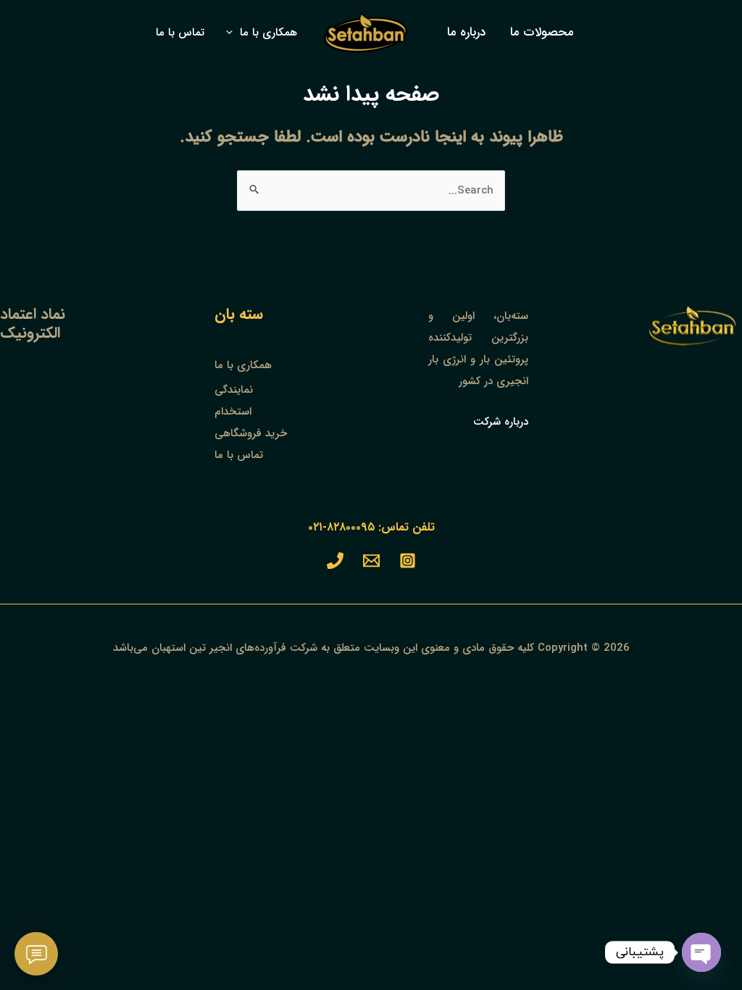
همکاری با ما (243, 365)
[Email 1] (371, 560)
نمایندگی (233, 390)
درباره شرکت (500, 421)
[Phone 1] (335, 560)
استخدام (232, 411)
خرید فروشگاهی (250, 433)
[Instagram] (407, 560)
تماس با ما (238, 455)
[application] (233, 32)
